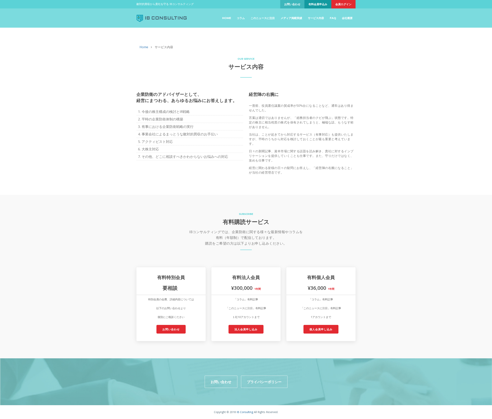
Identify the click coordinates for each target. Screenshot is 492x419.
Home (226, 18)
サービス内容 (316, 18)
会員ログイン (343, 4)
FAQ (333, 18)
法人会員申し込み (246, 329)
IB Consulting (245, 412)
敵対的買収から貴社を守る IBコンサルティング (165, 4)
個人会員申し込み (320, 329)
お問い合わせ (292, 4)
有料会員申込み (317, 4)
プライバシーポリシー (264, 381)
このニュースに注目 (263, 18)
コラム (241, 18)
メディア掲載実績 (291, 18)
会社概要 (347, 18)
